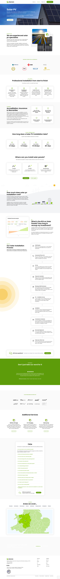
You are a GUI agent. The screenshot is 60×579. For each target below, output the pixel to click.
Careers (47, 561)
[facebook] (8, 565)
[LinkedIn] (7, 565)
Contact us (47, 564)
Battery (38, 561)
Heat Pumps (38, 564)
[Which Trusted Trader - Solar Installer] (24, 69)
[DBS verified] (21, 572)
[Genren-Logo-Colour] (10, 2)
